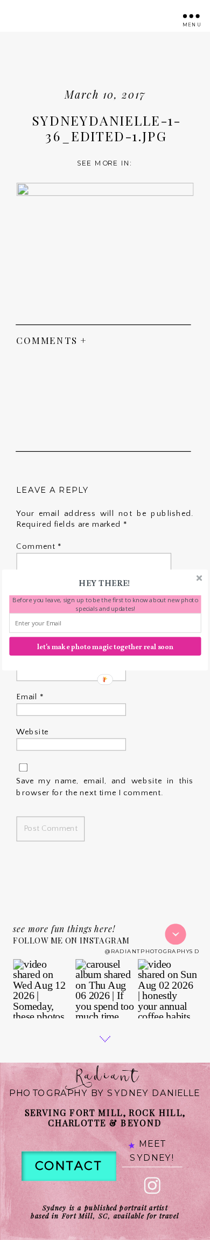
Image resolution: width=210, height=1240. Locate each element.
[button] (104, 582)
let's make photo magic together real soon (105, 646)
